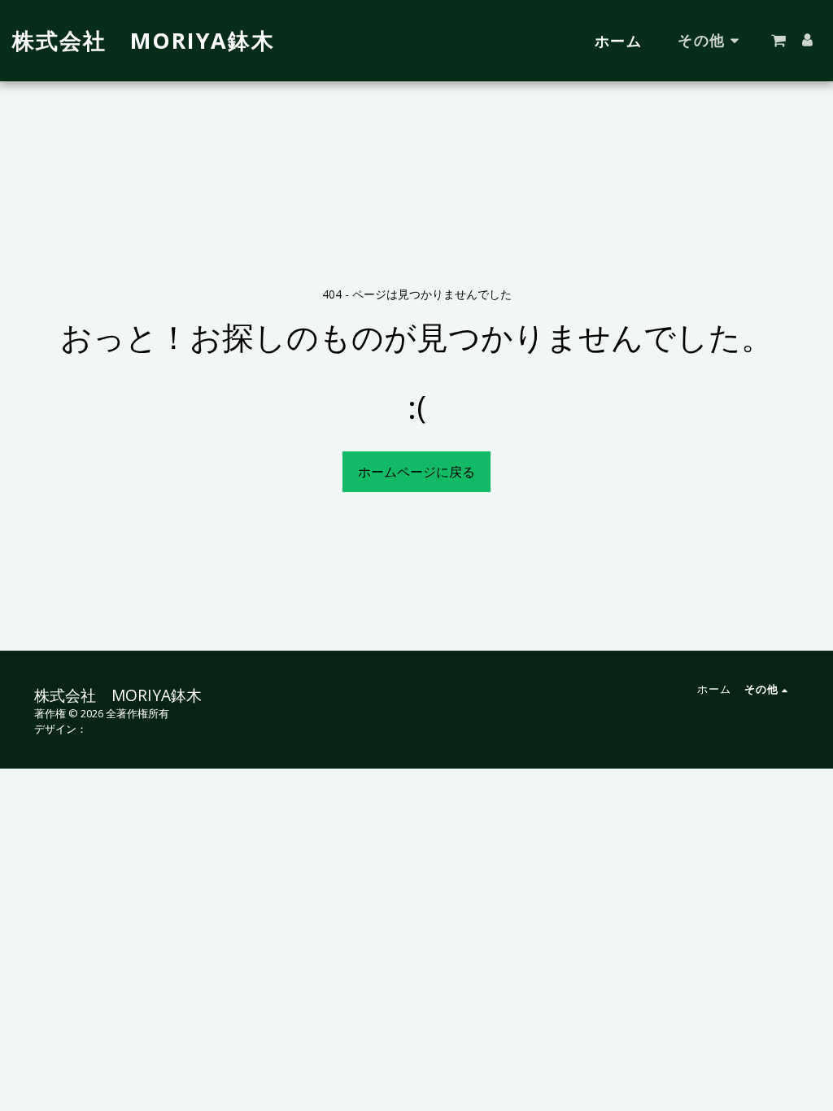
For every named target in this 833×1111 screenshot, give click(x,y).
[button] (778, 41)
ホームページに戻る (416, 472)
